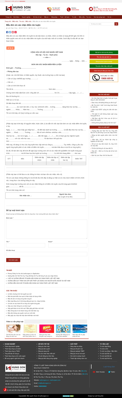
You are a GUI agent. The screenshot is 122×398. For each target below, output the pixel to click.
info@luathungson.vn (44, 383)
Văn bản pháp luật (99, 17)
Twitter (113, 372)
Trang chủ (9, 17)
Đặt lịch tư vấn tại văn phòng (104, 52)
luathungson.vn (44, 380)
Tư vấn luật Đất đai (105, 356)
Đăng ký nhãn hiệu (44, 346)
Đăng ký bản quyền (44, 349)
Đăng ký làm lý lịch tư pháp (104, 61)
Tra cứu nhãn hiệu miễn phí (104, 66)
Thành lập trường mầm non (78, 358)
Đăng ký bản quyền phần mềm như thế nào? (104, 136)
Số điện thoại (10, 250)
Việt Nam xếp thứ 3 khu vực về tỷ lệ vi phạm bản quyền (104, 119)
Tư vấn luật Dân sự (106, 353)
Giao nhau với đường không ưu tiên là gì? (104, 102)
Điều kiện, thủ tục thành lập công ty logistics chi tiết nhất (104, 140)
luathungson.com (55, 380)
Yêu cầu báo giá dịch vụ (104, 57)
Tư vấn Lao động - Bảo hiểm (108, 351)
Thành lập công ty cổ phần (13, 349)
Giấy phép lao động (76, 346)
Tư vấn (74, 17)
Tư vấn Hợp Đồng (105, 346)
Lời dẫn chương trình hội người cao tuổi (19, 294)
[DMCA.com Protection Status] (68, 396)
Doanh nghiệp (26, 17)
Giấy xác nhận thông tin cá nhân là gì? (19, 306)
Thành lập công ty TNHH (12, 351)
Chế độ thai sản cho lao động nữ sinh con (13, 335)
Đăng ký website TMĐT (77, 351)
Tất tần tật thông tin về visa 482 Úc (102, 148)
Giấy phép (54, 17)
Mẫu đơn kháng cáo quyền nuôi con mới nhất (21, 313)
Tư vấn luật (104, 344)
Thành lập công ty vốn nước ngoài (15, 356)
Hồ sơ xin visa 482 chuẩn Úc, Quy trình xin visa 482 (104, 145)
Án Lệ (109, 17)
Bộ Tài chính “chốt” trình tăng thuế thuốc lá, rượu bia (104, 106)
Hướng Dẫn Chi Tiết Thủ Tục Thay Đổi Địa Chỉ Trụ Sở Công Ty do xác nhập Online (33, 276)
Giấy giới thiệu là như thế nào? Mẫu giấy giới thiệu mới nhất (26, 308)
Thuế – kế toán (64, 17)
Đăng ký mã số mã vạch (77, 353)
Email (50, 241)
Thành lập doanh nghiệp (12, 346)
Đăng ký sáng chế (43, 351)
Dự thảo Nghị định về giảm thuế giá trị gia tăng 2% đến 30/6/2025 (104, 99)
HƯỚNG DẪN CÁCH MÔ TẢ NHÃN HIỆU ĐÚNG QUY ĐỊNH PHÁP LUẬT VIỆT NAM (33, 283)
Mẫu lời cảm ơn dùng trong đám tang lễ (19, 299)
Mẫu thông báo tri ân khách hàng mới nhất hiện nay (23, 311)
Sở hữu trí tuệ (37, 17)
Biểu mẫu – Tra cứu (85, 17)
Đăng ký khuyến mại (76, 349)
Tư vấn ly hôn (104, 349)
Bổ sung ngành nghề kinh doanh (14, 358)
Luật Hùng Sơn (109, 366)
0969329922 (22, 1)
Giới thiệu (16, 17)
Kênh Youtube (100, 372)
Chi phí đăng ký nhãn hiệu (46, 356)
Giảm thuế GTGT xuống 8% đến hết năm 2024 (104, 110)
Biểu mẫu (28, 21)
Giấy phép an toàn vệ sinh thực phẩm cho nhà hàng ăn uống (30, 335)
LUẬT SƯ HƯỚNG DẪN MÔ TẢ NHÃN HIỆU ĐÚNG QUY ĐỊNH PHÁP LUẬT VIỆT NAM (33, 278)
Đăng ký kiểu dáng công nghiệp (47, 358)
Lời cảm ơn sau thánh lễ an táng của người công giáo (24, 303)
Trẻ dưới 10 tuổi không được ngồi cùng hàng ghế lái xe (104, 115)
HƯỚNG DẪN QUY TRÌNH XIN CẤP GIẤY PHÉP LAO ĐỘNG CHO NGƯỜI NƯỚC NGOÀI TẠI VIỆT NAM (39, 281)
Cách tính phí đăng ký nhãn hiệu (104, 71)
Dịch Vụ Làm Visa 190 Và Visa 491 (102, 155)
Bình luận (9, 218)
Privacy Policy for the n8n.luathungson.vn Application (24, 273)
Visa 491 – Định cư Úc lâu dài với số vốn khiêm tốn (104, 152)
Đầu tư (46, 17)
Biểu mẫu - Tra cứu (18, 21)
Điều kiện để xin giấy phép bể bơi (79, 335)
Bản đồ (84, 371)
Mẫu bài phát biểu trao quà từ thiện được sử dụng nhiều (24, 296)
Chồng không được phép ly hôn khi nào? (104, 123)
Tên (8, 241)
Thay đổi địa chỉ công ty (12, 353)
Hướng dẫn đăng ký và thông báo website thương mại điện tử (63, 335)
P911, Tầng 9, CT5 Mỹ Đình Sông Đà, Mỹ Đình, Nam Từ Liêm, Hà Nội (105, 10)
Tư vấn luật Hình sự (106, 358)
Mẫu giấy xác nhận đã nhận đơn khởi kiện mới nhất (23, 315)
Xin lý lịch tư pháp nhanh (77, 356)
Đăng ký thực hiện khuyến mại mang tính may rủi (46, 335)
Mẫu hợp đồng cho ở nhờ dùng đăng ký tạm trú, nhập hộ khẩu (26, 301)
